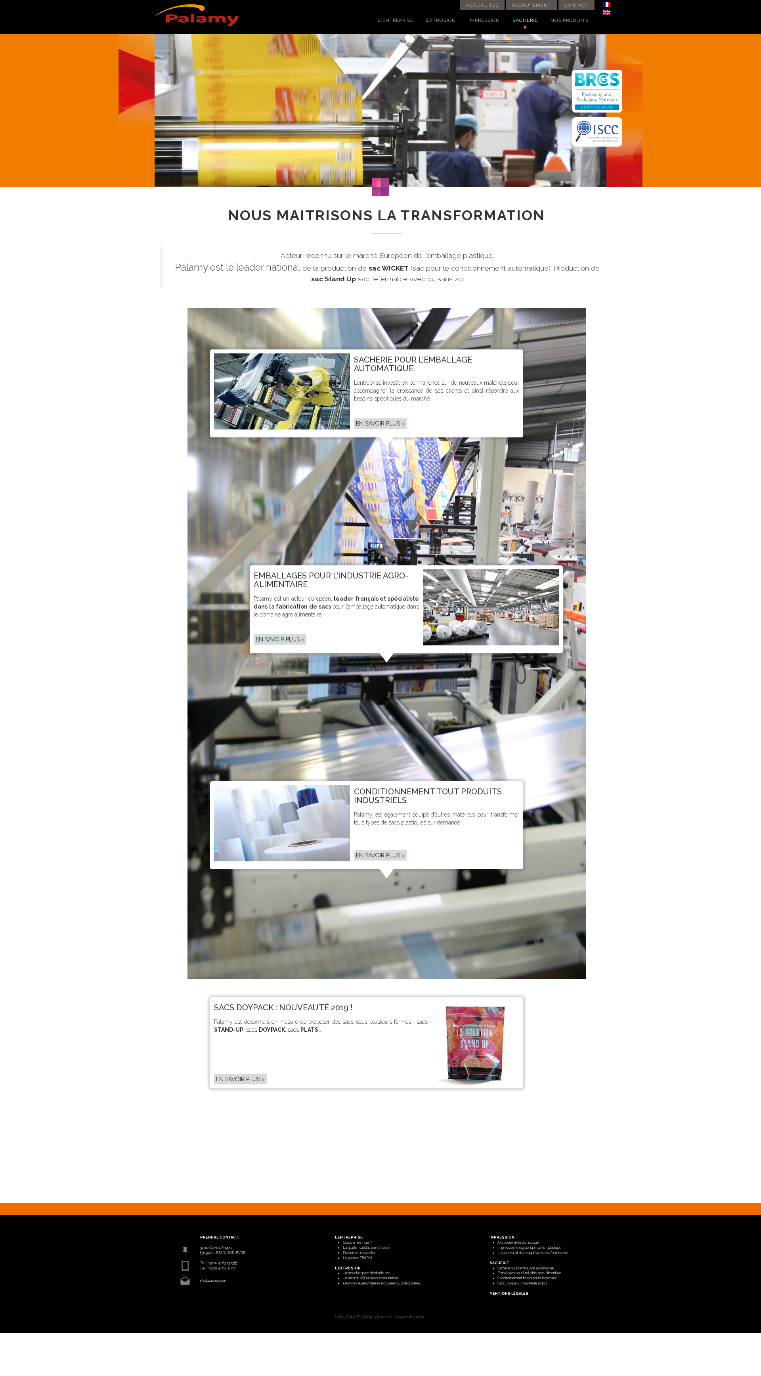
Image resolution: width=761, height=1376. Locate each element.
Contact (576, 5)
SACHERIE (499, 1263)
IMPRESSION (501, 1237)
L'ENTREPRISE (349, 1237)
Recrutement (531, 5)
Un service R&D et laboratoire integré (370, 1278)
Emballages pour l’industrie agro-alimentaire (529, 1273)
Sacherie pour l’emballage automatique (525, 1268)
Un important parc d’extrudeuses (366, 1273)
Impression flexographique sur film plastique (529, 1248)
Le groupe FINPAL (358, 1258)
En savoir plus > (380, 423)
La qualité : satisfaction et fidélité (366, 1248)
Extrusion (441, 20)
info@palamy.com (213, 1280)
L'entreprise (395, 20)
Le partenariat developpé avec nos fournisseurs (532, 1253)
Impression (484, 20)
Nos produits (570, 20)
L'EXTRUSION (348, 1268)
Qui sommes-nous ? (357, 1242)
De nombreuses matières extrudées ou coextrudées (381, 1283)
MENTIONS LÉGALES (508, 1294)
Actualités (482, 5)
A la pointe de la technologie (518, 1242)
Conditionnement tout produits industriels (526, 1278)
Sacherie (525, 20)
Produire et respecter (359, 1253)
